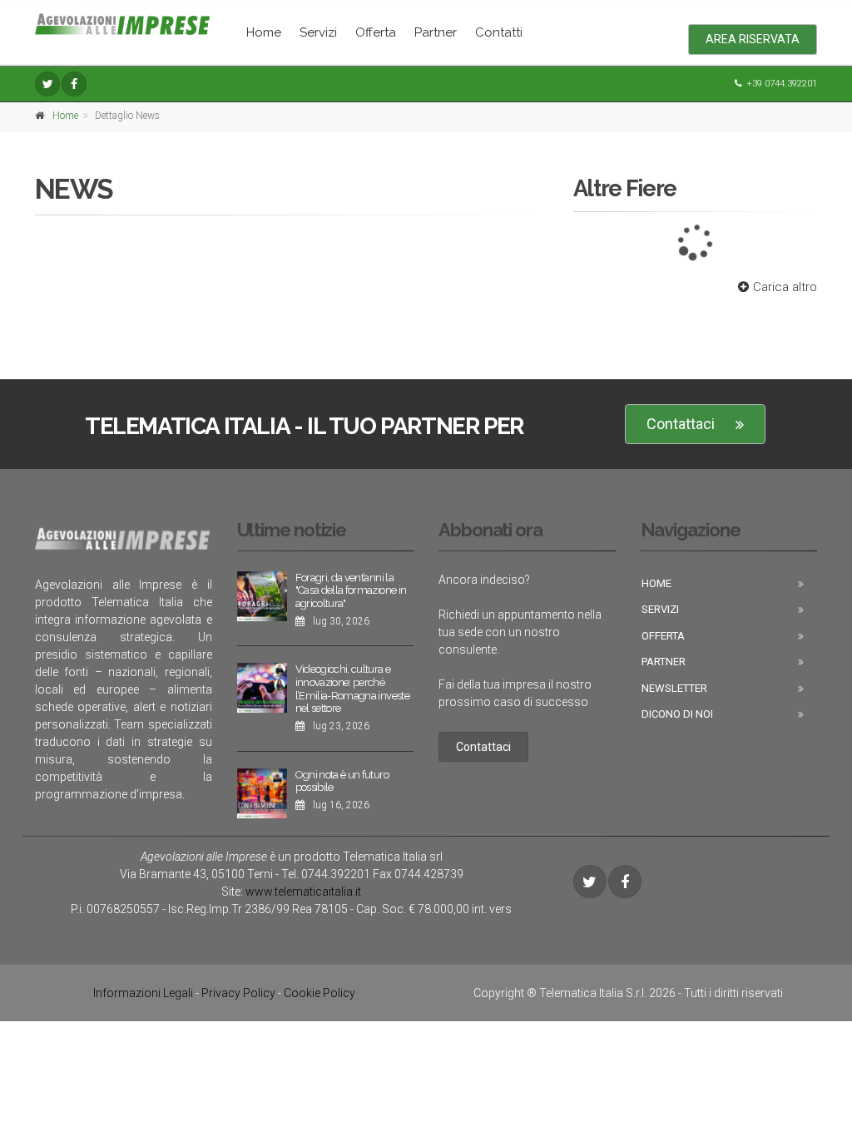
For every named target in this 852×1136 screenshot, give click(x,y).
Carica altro (785, 286)
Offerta (375, 32)
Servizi (318, 32)
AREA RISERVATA (753, 39)
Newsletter (674, 688)
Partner (435, 32)
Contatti (499, 32)
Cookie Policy (319, 993)
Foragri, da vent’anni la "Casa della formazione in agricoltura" (351, 590)
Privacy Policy (238, 993)
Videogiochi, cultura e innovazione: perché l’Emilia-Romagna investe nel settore (352, 688)
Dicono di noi (677, 714)
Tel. (325, 874)
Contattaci (680, 423)
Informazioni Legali (143, 993)
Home (263, 32)
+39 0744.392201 (781, 83)
